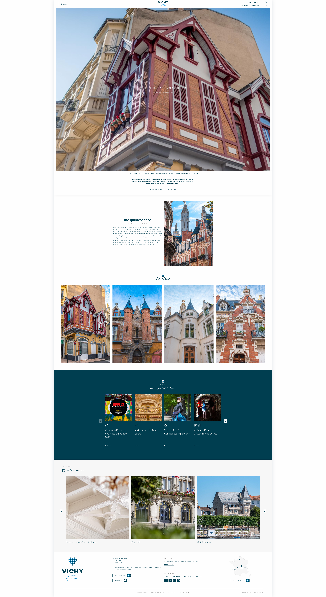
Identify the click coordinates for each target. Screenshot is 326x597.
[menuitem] (163, 4)
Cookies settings (184, 592)
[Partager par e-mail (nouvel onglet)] (175, 190)
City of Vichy (171, 592)
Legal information (142, 592)
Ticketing (255, 5)
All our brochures (169, 564)
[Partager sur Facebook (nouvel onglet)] (168, 190)
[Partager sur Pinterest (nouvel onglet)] (172, 190)
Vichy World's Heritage (157, 592)
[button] (258, 2)
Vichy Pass (244, 5)
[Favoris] (266, 2)
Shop (265, 5)
